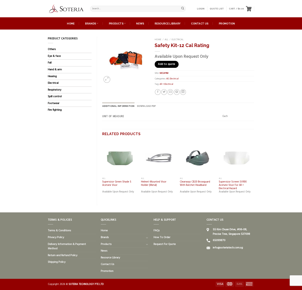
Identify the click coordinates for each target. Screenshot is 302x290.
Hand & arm (55, 69)
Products (116, 23)
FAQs (157, 230)
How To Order (162, 237)
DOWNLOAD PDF (146, 106)
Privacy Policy (56, 237)
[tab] (118, 106)
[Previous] (102, 170)
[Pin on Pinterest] (177, 92)
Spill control (55, 96)
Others (52, 49)
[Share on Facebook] (158, 92)
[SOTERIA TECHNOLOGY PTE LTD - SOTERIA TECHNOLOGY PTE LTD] (66, 9)
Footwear (53, 103)
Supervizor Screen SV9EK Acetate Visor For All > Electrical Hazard (233, 185)
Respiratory (54, 90)
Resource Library (168, 23)
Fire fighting (55, 110)
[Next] (254, 170)
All (166, 39)
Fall (50, 62)
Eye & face (54, 56)
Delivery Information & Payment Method (67, 246)
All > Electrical (166, 84)
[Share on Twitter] (164, 92)
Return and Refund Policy (62, 255)
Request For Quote (165, 244)
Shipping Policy (57, 262)
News (140, 23)
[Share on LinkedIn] (183, 92)
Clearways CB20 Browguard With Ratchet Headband (195, 183)
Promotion (227, 23)
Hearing (52, 76)
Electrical (53, 83)
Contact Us (199, 23)
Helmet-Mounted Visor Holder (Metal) (153, 183)
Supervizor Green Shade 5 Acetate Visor (116, 183)
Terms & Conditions (59, 230)
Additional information (118, 106)
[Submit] (183, 9)
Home (71, 23)
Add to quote (166, 64)
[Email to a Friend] (170, 92)
